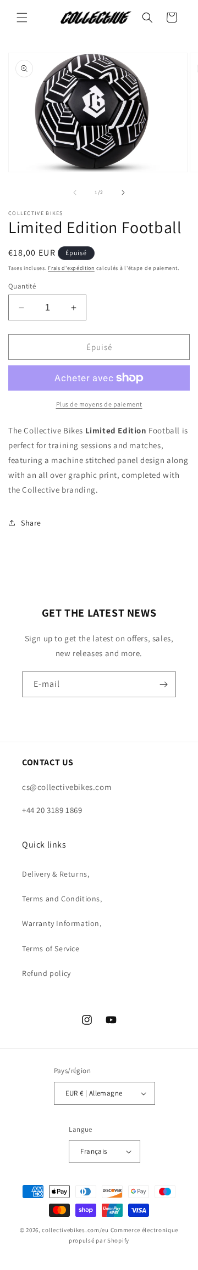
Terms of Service (51, 948)
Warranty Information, (62, 923)
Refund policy (46, 973)
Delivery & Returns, (55, 874)
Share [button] (31, 523)
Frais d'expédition (71, 268)
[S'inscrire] (163, 684)
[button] (22, 17)
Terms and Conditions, (62, 899)
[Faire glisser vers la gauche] (75, 192)
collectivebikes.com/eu (75, 1230)
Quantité (22, 286)
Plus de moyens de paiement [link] (99, 404)
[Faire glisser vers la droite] (123, 192)
